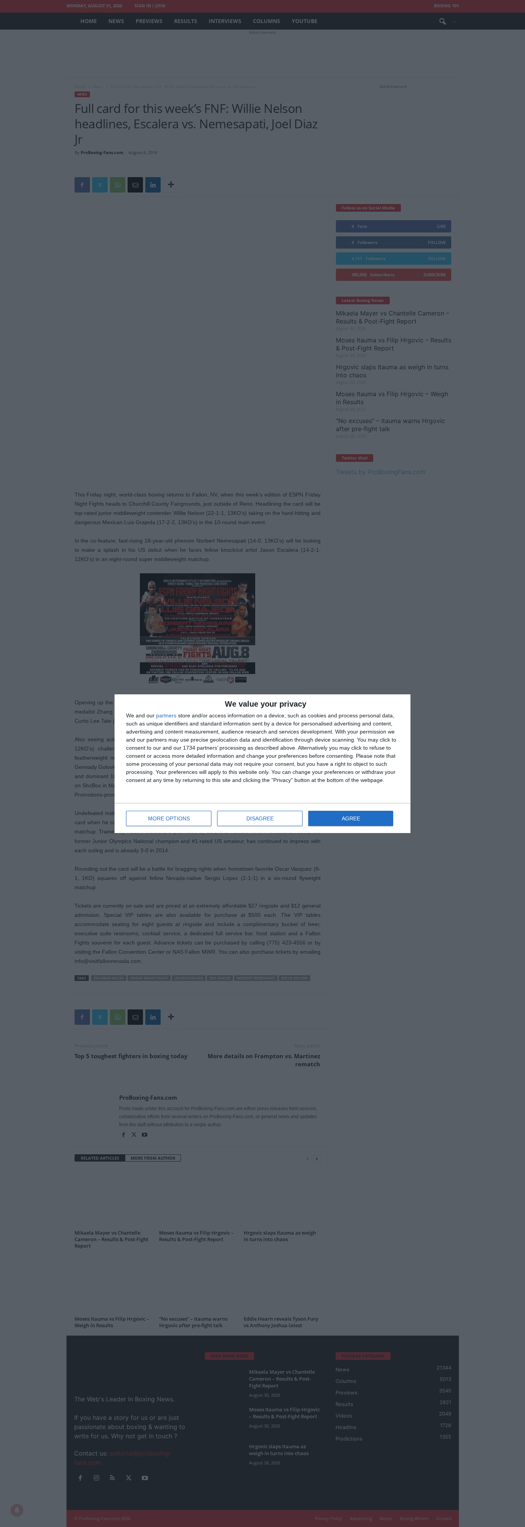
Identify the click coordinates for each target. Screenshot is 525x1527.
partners (166, 715)
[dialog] (262, 763)
